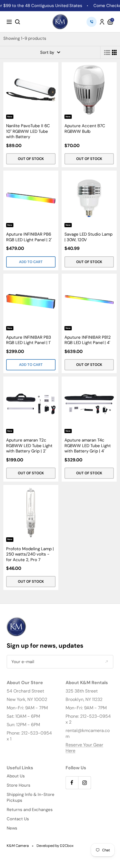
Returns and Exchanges (30, 809)
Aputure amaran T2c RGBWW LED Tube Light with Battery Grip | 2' (29, 446)
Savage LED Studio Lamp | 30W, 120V (88, 237)
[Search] (17, 21)
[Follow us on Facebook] (72, 782)
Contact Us (18, 819)
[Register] (106, 662)
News (12, 828)
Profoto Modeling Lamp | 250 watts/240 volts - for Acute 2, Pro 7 (30, 554)
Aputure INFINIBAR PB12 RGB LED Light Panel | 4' (87, 340)
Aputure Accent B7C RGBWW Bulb (84, 128)
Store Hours (18, 785)
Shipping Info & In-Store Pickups (30, 797)
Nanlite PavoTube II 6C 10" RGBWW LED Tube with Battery (28, 131)
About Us (16, 776)
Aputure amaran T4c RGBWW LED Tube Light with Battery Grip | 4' (87, 446)
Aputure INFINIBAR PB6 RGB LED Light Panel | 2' (29, 237)
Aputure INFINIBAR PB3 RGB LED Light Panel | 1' (28, 340)
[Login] (102, 22)
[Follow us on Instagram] (84, 782)
